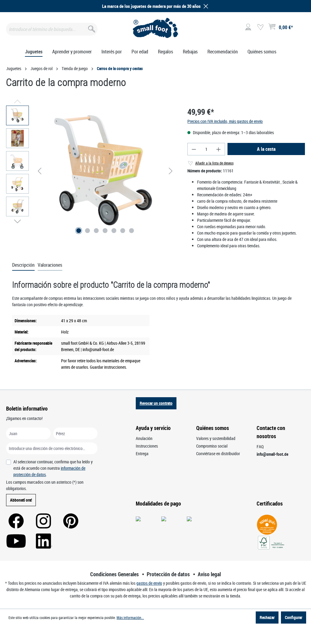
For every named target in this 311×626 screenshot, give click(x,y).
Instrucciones (147, 446)
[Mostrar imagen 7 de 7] (131, 230)
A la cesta (266, 149)
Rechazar (267, 617)
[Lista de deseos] (260, 27)
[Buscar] (90, 28)
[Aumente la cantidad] (218, 149)
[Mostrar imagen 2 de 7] (87, 230)
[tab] (23, 265)
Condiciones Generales (114, 574)
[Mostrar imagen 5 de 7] (113, 230)
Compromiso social (211, 446)
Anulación (144, 438)
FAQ (260, 446)
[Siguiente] (170, 171)
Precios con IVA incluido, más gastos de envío (225, 121)
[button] (205, 6)
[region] (90, 171)
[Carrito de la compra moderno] (105, 171)
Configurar (293, 617)
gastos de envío (149, 583)
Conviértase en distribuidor (218, 453)
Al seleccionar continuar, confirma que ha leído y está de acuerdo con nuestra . (53, 468)
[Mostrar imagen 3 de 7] (96, 230)
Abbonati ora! (21, 500)
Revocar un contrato (156, 403)
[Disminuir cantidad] (193, 149)
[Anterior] (39, 171)
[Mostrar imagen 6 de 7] (122, 230)
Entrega (142, 453)
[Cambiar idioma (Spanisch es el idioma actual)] (300, 29)
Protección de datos (168, 574)
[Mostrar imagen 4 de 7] (105, 230)
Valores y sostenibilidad (215, 438)
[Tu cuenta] (248, 27)
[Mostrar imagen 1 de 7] (78, 230)
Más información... (130, 617)
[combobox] (51, 29)
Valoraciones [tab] (50, 265)
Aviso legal (209, 574)
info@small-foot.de (272, 454)
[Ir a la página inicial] (155, 28)
